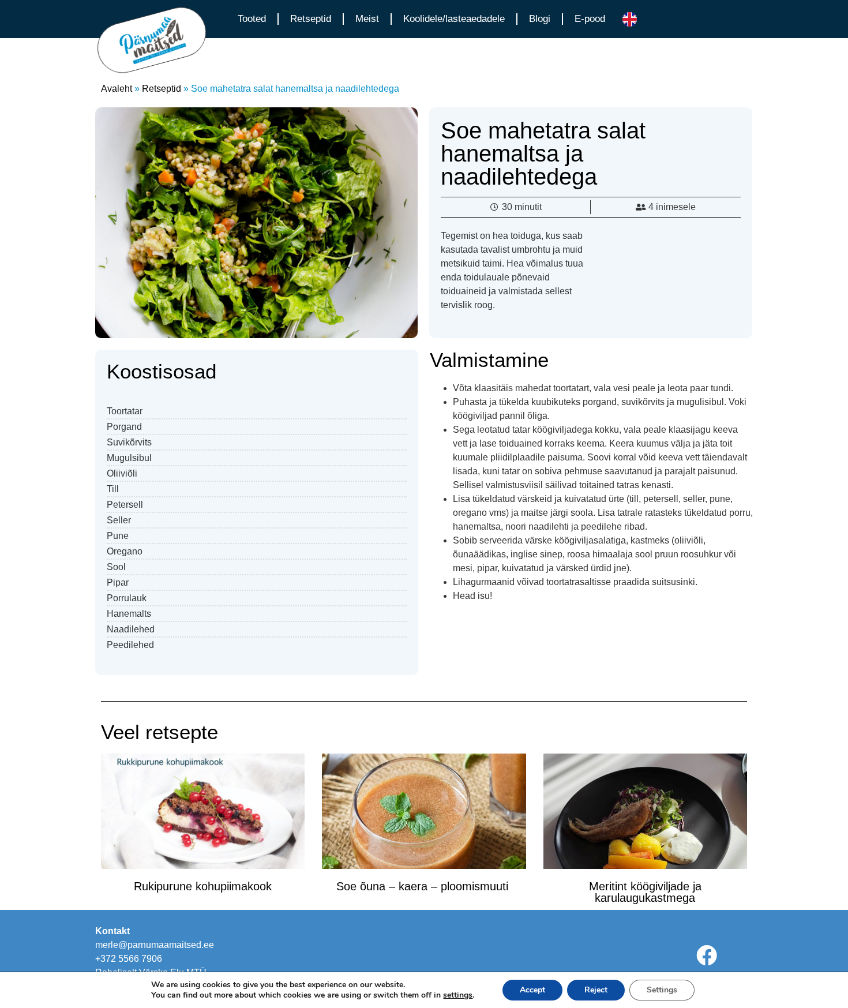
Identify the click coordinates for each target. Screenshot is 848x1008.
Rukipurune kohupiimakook (203, 886)
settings (457, 995)
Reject (595, 989)
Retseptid (310, 18)
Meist (367, 18)
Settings (662, 989)
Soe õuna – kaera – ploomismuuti (424, 886)
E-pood (590, 18)
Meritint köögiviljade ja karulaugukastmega (645, 892)
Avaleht (116, 88)
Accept (532, 989)
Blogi (539, 18)
